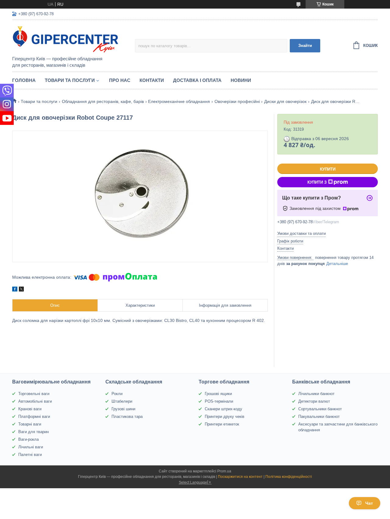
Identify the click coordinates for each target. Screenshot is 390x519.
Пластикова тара (127, 416)
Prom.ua (224, 471)
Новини (241, 80)
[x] (21, 290)
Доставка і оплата (197, 80)
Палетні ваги (30, 454)
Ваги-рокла (28, 439)
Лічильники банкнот (316, 393)
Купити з (317, 182)
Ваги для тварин (33, 431)
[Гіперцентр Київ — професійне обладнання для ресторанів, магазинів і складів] (65, 38)
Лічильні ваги (30, 447)
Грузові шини (123, 409)
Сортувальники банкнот (320, 409)
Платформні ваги (34, 416)
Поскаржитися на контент (240, 477)
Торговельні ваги (33, 393)
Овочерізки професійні (237, 101)
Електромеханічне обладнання (179, 101)
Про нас (119, 80)
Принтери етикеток (222, 424)
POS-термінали (219, 401)
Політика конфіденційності (288, 477)
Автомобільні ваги (35, 401)
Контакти (152, 80)
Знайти (305, 45)
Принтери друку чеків (224, 416)
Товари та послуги (70, 80)
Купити (327, 169)
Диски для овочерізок (285, 101)
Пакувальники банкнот (319, 416)
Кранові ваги (29, 409)
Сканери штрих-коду (223, 409)
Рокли (117, 393)
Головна (24, 80)
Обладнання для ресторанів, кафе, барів (103, 101)
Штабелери (122, 401)
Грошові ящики (218, 393)
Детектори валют (314, 401)
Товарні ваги (29, 424)
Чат (369, 503)
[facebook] (14, 290)
